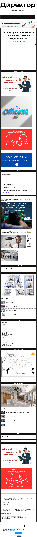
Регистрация (17, 18)
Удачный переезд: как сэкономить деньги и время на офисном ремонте (14, 408)
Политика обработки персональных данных (11, 515)
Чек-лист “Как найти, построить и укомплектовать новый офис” (18, 412)
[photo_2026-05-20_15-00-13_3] (18, 24)
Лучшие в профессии (7, 331)
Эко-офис (5, 344)
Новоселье (5, 333)
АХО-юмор (5, 322)
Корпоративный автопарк (8, 343)
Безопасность (6, 323)
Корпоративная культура (8, 330)
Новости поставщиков (7, 334)
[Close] (22, 522)
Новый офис (19, 41)
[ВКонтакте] (23, 41)
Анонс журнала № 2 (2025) (11, 314)
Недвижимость (6, 332)
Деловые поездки (6, 325)
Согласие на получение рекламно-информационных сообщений (16, 517)
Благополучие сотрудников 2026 (11, 187)
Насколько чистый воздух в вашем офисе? (9, 378)
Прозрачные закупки (7, 337)
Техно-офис (5, 339)
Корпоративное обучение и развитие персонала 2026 (15, 190)
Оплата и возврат (6, 518)
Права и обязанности (7, 336)
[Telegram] (24, 41)
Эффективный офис (7, 345)
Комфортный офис (7, 329)
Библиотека (5, 324)
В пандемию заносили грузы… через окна (13, 416)
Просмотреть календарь (5, 192)
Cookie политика (12, 530)
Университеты (6, 340)
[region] (12, 528)
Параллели (5, 335)
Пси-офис (5, 338)
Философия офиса (7, 342)
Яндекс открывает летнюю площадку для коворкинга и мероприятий (19, 425)
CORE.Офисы (7, 181)
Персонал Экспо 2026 (9, 184)
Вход (18, 16)
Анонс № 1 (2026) (9, 302)
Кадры (4, 327)
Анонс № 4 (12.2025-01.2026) (11, 306)
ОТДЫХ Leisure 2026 (8, 178)
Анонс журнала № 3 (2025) (11, 310)
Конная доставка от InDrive (11, 420)
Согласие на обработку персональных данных (12, 516)
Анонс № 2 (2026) (4, 298)
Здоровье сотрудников (7, 326)
